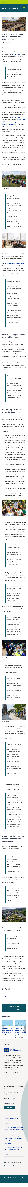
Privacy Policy (13, 1098)
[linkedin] (13, 1165)
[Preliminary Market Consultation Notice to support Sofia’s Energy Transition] (7, 1020)
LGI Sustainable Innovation (18, 1177)
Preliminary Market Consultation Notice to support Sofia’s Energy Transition (12, 1121)
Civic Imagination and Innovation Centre (14, 263)
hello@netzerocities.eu (10, 1095)
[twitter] (4, 1165)
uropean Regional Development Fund (12, 154)
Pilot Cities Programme (16, 117)
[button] (3, 1029)
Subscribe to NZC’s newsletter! (8, 2)
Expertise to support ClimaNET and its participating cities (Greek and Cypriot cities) (20, 1032)
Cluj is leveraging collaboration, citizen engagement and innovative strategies (13, 122)
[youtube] (7, 1165)
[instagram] (10, 1165)
